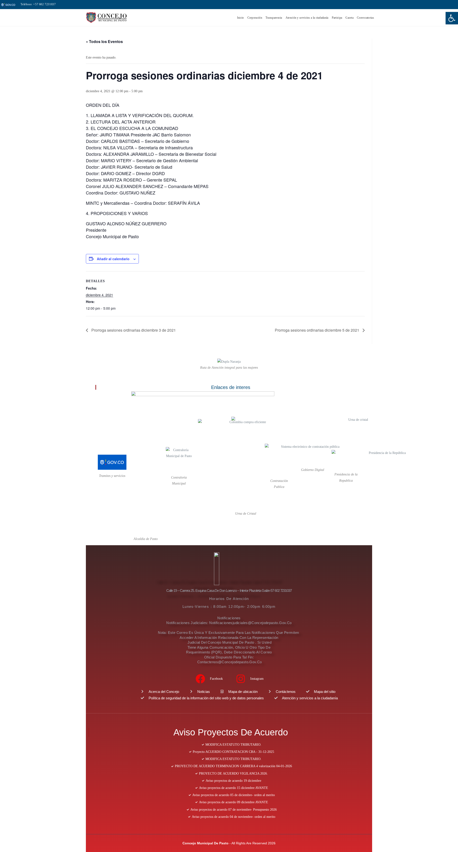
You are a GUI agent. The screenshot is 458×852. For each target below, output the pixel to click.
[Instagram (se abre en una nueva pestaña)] (433, 4)
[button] (452, 18)
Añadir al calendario (113, 258)
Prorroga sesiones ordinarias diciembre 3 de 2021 (133, 330)
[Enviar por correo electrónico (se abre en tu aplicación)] (439, 4)
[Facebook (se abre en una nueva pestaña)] (426, 4)
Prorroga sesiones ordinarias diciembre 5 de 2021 (317, 330)
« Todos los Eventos (104, 41)
